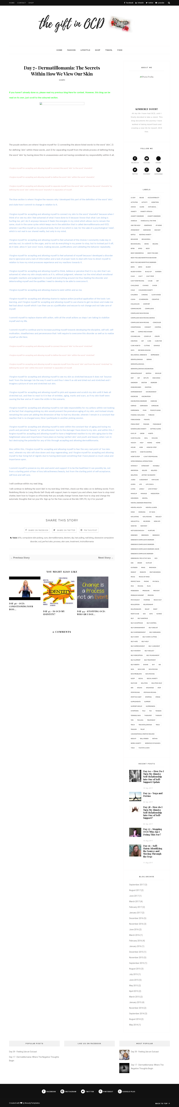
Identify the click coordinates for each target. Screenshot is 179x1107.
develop (158, 373)
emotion (148, 387)
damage (157, 345)
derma (149, 359)
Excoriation (146, 396)
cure (46, 538)
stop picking (135, 692)
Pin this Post (90, 530)
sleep (133, 678)
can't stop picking (137, 281)
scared (159, 614)
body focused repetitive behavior (143, 258)
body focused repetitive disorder (143, 262)
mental (145, 498)
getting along (155, 429)
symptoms (134, 711)
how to (133, 452)
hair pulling (79, 538)
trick (158, 724)
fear (144, 410)
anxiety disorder (137, 216)
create (157, 336)
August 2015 (135, 969)
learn (133, 484)
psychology (135, 600)
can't (140, 276)
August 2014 (135, 1019)
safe (151, 614)
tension (158, 711)
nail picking (147, 516)
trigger (134, 729)
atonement (135, 230)
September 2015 (136, 963)
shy (153, 664)
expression (135, 410)
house (133, 447)
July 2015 (133, 974)
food (120, 50)
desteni (67, 538)
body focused (153, 253)
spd (132, 687)
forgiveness (135, 419)
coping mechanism (145, 331)
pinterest (146, 174)
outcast (149, 563)
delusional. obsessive (139, 355)
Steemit (158, 163)
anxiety (134, 211)
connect (148, 327)
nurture (151, 530)
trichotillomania (87, 541)
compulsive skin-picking (140, 322)
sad (144, 614)
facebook (135, 163)
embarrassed (136, 387)
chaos (154, 285)
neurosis (146, 521)
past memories (155, 572)
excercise (134, 396)
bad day (158, 230)
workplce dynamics (152, 743)
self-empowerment (138, 632)
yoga (133, 748)
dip (72, 538)
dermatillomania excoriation (142, 368)
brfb (133, 267)
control (158, 327)
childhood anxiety (146, 290)
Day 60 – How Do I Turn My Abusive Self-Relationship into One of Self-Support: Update (153, 776)
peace (133, 577)
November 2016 (136, 924)
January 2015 (135, 1002)
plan (149, 586)
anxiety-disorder (154, 216)
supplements (136, 701)
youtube (146, 163)
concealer (157, 322)
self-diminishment (138, 627)
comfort (146, 304)
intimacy (134, 466)
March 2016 (134, 935)
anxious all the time (148, 221)
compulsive (149, 308)
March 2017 (134, 901)
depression (155, 355)
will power (144, 738)
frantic (147, 419)
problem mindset (137, 595)
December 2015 (136, 952)
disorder (134, 382)
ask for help (135, 225)
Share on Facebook (38, 530)
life (140, 484)
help (141, 442)
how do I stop (151, 447)
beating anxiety (145, 234)
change (146, 285)
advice (133, 207)
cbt (157, 281)
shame (145, 664)
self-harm (135, 637)
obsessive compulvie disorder (142, 553)
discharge (156, 378)
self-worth (135, 664)
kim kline (155, 479)
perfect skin (47, 541)
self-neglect (149, 651)
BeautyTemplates (32, 1103)
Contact (21, 3)
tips (132, 720)
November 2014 (136, 1008)
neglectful (135, 521)
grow (142, 433)
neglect (159, 516)
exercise (154, 401)
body (148, 248)
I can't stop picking (150, 456)
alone (142, 207)
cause (150, 281)
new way (143, 526)
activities (134, 202)
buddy (148, 267)
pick (132, 586)
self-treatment (150, 660)
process (57, 541)
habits (150, 433)
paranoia (152, 567)
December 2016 (136, 918)
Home (12, 3)
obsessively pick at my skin (141, 558)
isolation (134, 475)
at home (159, 225)
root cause (135, 614)
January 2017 (135, 913)
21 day (133, 197)
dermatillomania (56, 538)
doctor (144, 382)
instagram (158, 174)
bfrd (140, 248)
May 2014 (133, 1025)
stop (159, 687)
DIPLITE (83, 499)
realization (135, 604)
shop (97, 50)
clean (133, 299)
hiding (149, 442)
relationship (148, 604)
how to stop (135, 456)
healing (155, 438)
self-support (135, 660)
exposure (155, 405)
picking (140, 586)
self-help (145, 641)
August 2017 (135, 890)
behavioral (146, 239)
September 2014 (136, 1013)
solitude (134, 683)
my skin (152, 512)
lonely (141, 489)
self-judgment (154, 646)
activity (145, 202)
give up (133, 433)
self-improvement (138, 646)
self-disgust (153, 627)
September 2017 (136, 885)
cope (132, 331)
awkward (147, 230)
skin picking (153, 669)
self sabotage (143, 618)
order (139, 563)
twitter (135, 174)
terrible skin (136, 715)
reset (155, 609)
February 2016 (135, 941)
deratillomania (137, 359)
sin (160, 664)
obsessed (134, 535)
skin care (65, 541)
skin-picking (150, 674)
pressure (146, 590)
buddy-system (136, 271)
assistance (148, 225)
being (146, 244)
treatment (74, 541)
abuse (141, 197)
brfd (140, 267)
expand (133, 405)
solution (144, 683)
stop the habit (136, 697)
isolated (154, 470)
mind (133, 512)
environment (151, 392)
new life (157, 521)
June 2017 (134, 896)
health (133, 442)
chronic (145, 294)
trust (142, 729)
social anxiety (152, 678)
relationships (136, 609)
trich (133, 724)
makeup (134, 493)
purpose (147, 600)
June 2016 (134, 929)
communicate (136, 308)
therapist (148, 715)
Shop (31, 3)
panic (143, 567)
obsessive (156, 535)
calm (133, 276)
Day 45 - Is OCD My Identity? (54, 613)
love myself (152, 489)
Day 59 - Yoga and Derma (152, 794)
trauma (140, 720)
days (132, 350)
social (140, 678)
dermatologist (136, 373)
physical (156, 581)
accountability (153, 197)
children (134, 294)
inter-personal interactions (141, 461)
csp (142, 341)
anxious (134, 221)
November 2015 (136, 957)
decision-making (144, 350)
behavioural (136, 244)
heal (146, 438)
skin (132, 669)
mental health (136, 507)
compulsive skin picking (32, 538)
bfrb (20, 538)
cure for (158, 341)
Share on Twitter (66, 530)
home (158, 442)
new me (134, 526)
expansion (144, 405)
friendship (157, 424)
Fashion (71, 50)
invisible (156, 466)
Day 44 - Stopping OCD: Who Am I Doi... (91, 613)
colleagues (135, 304)
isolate (144, 470)
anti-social (152, 207)
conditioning (136, 327)
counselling (135, 336)
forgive (151, 415)
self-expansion (155, 632)
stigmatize (150, 687)
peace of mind (144, 577)
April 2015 (133, 991)
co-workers (143, 299)
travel (108, 50)
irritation (134, 470)
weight (133, 738)
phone (146, 581)
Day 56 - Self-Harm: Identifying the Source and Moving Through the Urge (152, 851)
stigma (139, 687)
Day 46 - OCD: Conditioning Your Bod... (21, 606)
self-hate (134, 641)
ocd (39, 541)
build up (148, 271)
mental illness (151, 507)
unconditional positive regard (142, 734)
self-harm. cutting (150, 637)
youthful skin (143, 748)
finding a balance (138, 415)
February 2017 (135, 907)
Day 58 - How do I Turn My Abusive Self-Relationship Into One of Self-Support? (152, 812)
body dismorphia (137, 253)
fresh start (135, 424)
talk (143, 711)
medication (155, 493)
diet (132, 378)
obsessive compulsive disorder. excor (145, 549)
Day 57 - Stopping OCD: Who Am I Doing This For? (152, 832)
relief (147, 609)
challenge (135, 285)
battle (133, 234)
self (132, 618)
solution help (156, 683)
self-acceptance (137, 623)
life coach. (150, 484)
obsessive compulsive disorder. (142, 544)
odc (132, 563)
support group (136, 706)
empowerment (136, 392)
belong (155, 244)
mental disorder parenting (141, 503)
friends (146, 424)
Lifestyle (85, 50)
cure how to (135, 345)
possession (135, 590)
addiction (155, 202)
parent (133, 572)
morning (141, 512)
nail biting (89, 538)
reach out (158, 600)
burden (158, 271)
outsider (134, 567)
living (133, 489)
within (154, 738)
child (133, 290)
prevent (156, 590)
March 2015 (134, 997)
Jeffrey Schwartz (148, 475)
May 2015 (133, 985)
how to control (146, 452)
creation (134, 341)
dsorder (154, 382)
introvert (145, 466)
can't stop (150, 276)
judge (133, 479)
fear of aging (155, 410)
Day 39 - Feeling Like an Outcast (23, 1052)
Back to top (161, 1103)
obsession (145, 535)
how (141, 447)
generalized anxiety (138, 429)
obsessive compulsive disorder (142, 540)
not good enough (137, 530)
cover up (147, 336)
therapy (159, 715)
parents (143, 572)
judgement (143, 479)
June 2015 (134, 980)
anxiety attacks (146, 211)
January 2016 (135, 946)
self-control (151, 623)
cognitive (155, 299)
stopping (148, 697)
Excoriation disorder (139, 401)
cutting (147, 345)
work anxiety (136, 743)
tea (150, 711)
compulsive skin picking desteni (143, 318)
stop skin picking (150, 692)
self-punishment (152, 655)
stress (158, 697)
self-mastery (136, 651)
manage (144, 493)
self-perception (137, 655)
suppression (150, 706)
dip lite (146, 378)
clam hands (156, 294)
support (147, 701)
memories (134, 498)
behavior (134, 239)
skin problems (136, 674)
